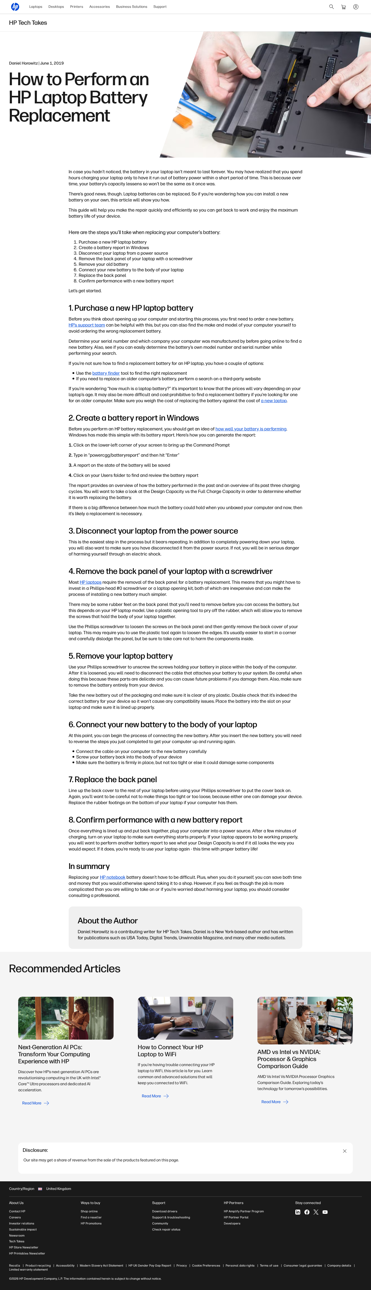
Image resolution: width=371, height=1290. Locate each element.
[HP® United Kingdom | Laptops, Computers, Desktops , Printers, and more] (15, 7)
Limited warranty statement (28, 1269)
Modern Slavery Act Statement (101, 1265)
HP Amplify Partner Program (244, 1211)
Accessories (99, 7)
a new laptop (274, 400)
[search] (332, 7)
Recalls (14, 1265)
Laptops (35, 7)
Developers (232, 1223)
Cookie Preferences (206, 1265)
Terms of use (269, 1265)
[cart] (344, 7)
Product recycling (38, 1265)
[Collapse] (344, 1151)
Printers (76, 7)
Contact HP (17, 1211)
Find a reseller (91, 1217)
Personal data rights (240, 1265)
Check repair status (166, 1229)
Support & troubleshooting (171, 1217)
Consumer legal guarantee (303, 1265)
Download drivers (164, 1211)
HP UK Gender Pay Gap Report (149, 1265)
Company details (339, 1265)
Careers (15, 1217)
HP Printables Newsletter (27, 1253)
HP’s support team (87, 325)
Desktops (56, 7)
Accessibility (65, 1265)
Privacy (181, 1265)
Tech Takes (16, 1241)
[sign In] (356, 7)
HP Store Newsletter (23, 1247)
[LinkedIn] (297, 1212)
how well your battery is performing (251, 429)
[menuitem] (36, 7)
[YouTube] (325, 1212)
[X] (316, 1212)
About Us (16, 1203)
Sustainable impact (23, 1229)
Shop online (89, 1211)
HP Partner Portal (236, 1217)
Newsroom (16, 1235)
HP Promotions (91, 1223)
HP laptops (90, 582)
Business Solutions (131, 7)
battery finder (106, 373)
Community (160, 1223)
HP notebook (112, 877)
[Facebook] (306, 1212)
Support (160, 7)
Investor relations (21, 1223)
